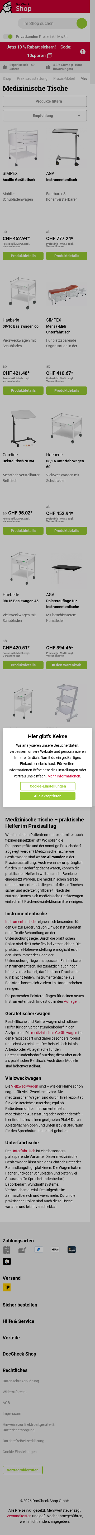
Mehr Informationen (64, 776)
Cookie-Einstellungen (48, 786)
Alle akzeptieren (47, 796)
